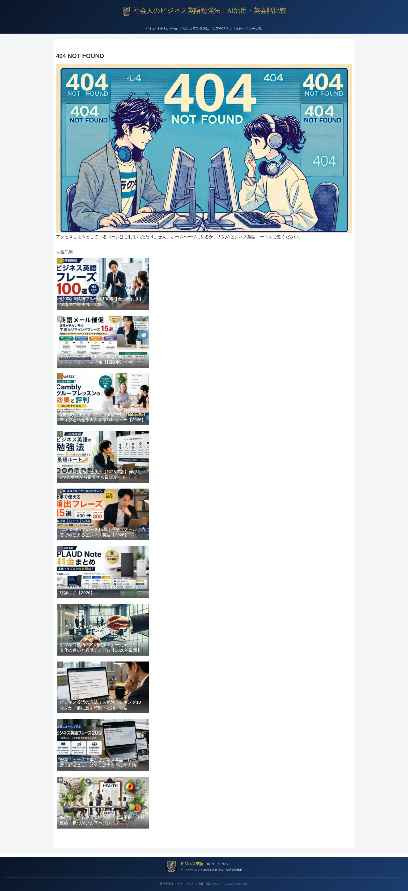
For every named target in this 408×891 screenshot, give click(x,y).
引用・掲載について (209, 883)
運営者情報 (166, 883)
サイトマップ (185, 883)
